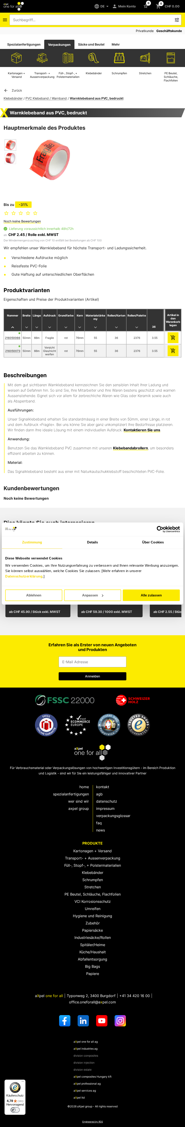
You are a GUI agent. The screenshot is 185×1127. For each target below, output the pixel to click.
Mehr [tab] (116, 44)
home (84, 787)
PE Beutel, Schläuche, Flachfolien (93, 894)
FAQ (99, 823)
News (100, 830)
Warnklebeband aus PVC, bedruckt (96, 98)
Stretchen (92, 887)
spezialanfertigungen (71, 794)
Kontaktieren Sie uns (142, 430)
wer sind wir (78, 801)
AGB (99, 794)
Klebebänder (13, 98)
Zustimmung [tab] (32, 542)
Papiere (92, 973)
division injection (84, 1062)
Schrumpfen (92, 880)
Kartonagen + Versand (92, 851)
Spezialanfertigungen (24, 44)
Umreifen (92, 908)
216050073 (12, 351)
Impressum (105, 808)
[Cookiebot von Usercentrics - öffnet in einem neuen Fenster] (160, 529)
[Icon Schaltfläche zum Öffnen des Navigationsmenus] (4, 19)
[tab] (24, 44)
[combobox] (92, 20)
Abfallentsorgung (92, 959)
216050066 (12, 337)
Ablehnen (33, 595)
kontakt (102, 787)
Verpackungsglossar (113, 815)
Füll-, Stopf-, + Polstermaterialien (92, 865)
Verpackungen (59, 44)
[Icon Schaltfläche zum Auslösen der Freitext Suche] (176, 19)
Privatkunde (145, 31)
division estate (83, 1069)
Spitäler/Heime (92, 944)
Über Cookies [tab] (153, 542)
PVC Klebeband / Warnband (46, 98)
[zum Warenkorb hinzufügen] (173, 337)
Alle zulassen (151, 595)
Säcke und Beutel (91, 44)
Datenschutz (106, 801)
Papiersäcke (92, 930)
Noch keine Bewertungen (22, 221)
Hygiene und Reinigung (92, 916)
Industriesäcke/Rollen (92, 937)
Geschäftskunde (169, 31)
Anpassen (90, 595)
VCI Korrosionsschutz (92, 901)
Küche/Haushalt (92, 952)
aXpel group (78, 808)
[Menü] (22, 1082)
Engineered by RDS (92, 1121)
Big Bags (92, 966)
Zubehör (93, 923)
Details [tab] (92, 542)
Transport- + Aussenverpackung (92, 858)
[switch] (15, 1110)
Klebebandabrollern (130, 448)
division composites (86, 1055)
